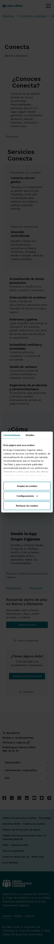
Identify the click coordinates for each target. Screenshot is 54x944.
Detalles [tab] (30, 435)
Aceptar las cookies (27, 486)
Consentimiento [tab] (11, 435)
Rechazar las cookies (27, 505)
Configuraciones (25, 496)
